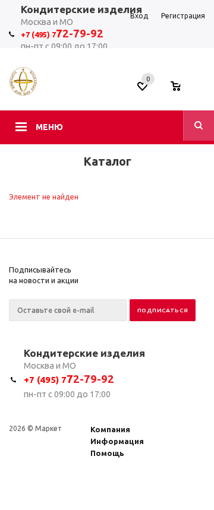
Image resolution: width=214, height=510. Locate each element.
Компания (110, 429)
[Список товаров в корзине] (182, 89)
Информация (117, 441)
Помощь (107, 453)
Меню (49, 127)
